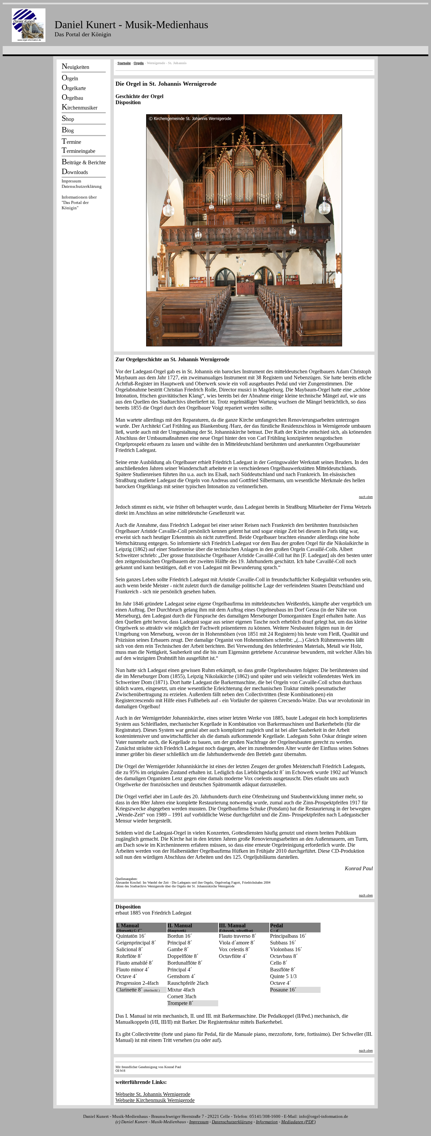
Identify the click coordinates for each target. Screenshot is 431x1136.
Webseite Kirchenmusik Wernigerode (155, 1100)
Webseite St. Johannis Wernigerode (152, 1094)
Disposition (128, 102)
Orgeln (139, 63)
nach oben (366, 497)
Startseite (124, 63)
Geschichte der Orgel (139, 96)
